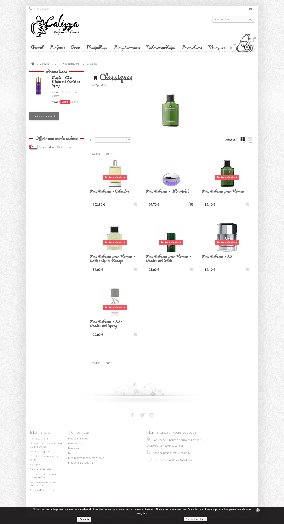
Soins (76, 47)
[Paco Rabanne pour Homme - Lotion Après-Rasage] (115, 237)
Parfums (57, 47)
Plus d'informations (195, 519)
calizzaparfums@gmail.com (176, 460)
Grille (242, 142)
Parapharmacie (126, 47)
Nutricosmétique (161, 47)
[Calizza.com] (84, 28)
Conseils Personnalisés (43, 490)
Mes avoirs (74, 448)
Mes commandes (78, 438)
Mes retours (75, 443)
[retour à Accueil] (33, 63)
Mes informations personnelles (86, 458)
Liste (250, 142)
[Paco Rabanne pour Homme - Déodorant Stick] (171, 237)
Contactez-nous (250, 10)
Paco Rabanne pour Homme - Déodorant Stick (168, 258)
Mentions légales (39, 451)
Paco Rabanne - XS (217, 256)
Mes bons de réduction (81, 462)
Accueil (37, 47)
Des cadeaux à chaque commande (43, 483)
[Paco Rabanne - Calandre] (115, 172)
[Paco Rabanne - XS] (227, 237)
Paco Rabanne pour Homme (223, 191)
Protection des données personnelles (44, 475)
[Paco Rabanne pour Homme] (227, 172)
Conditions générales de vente (44, 458)
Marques (216, 47)
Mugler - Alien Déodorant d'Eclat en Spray (66, 81)
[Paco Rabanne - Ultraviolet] (171, 172)
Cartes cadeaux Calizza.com (55, 147)
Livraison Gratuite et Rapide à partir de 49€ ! (46, 445)
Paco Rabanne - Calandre (109, 191)
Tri (92, 139)
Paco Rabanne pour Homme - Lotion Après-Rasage (112, 258)
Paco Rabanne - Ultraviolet (167, 191)
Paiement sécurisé (40, 469)
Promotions (191, 47)
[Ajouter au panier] (191, 204)
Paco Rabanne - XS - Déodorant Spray (106, 323)
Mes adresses (76, 453)
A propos (35, 464)
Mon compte (78, 432)
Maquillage (97, 47)
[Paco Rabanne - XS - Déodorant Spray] (115, 302)
